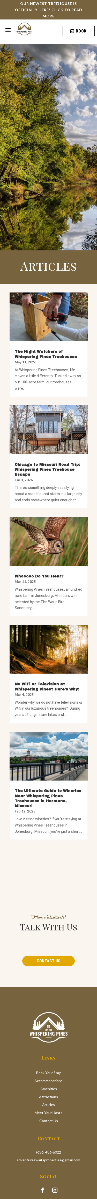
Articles (48, 1104)
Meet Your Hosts (48, 1112)
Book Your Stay (48, 1072)
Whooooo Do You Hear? (39, 576)
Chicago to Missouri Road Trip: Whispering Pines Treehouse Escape (47, 469)
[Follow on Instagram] (55, 1190)
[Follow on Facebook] (42, 1190)
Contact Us (48, 960)
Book (81, 31)
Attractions (48, 1097)
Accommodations (48, 1080)
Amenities (48, 1089)
